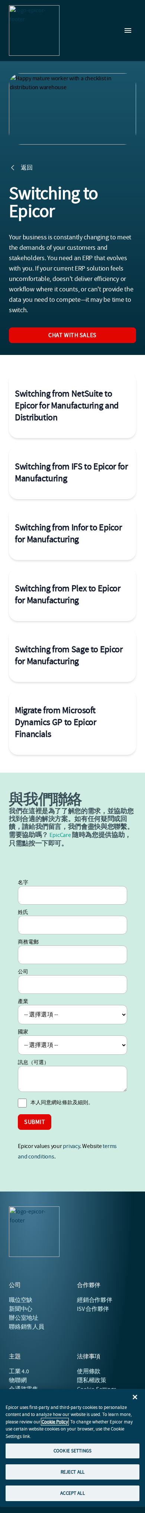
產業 (23, 1001)
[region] (72, 1448)
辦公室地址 (23, 1318)
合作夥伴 (94, 1300)
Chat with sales (72, 335)
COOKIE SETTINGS (72, 1451)
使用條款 (88, 1371)
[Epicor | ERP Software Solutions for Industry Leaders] (34, 30)
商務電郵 (28, 941)
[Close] (135, 1397)
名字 (23, 882)
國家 (23, 1031)
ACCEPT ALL (72, 1493)
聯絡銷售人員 (26, 1327)
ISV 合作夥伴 (93, 1309)
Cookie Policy (55, 1422)
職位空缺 (20, 1300)
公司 (23, 971)
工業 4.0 (19, 1371)
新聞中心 (20, 1309)
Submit (34, 1122)
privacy (71, 1146)
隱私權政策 (91, 1380)
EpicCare (60, 835)
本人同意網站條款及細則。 (61, 1102)
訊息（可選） (33, 1062)
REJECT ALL (72, 1472)
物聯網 (17, 1380)
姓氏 (23, 912)
